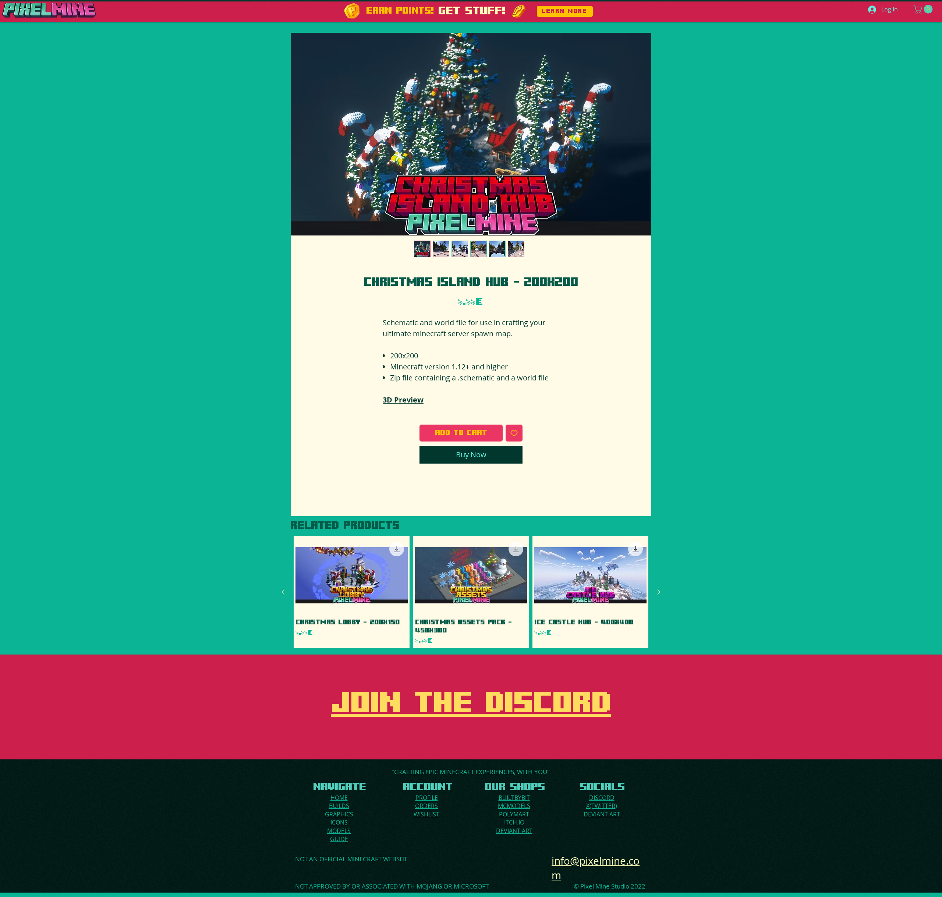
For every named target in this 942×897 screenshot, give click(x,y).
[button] (924, 9)
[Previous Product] (283, 592)
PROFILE (426, 798)
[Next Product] (659, 592)
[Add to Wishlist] (514, 433)
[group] (471, 592)
